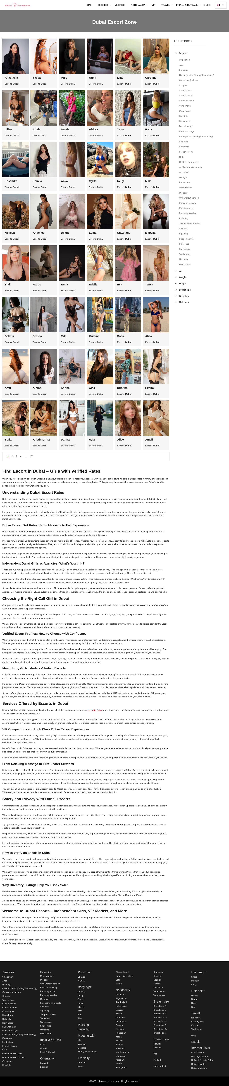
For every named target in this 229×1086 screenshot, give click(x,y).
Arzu (8, 388)
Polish (119, 1063)
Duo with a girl (9, 1026)
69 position (7, 977)
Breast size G (160, 1029)
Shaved (81, 977)
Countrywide (197, 1021)
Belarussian (121, 1006)
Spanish (157, 980)
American (120, 994)
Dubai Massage (199, 1068)
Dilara (65, 232)
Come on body (9, 1007)
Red (193, 1007)
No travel (195, 1017)
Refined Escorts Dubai (202, 1060)
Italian (119, 1036)
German (120, 1029)
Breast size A (159, 1006)
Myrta (92, 181)
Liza (120, 77)
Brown (194, 999)
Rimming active (47, 991)
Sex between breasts (50, 1003)
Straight (44, 1063)
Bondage (6, 984)
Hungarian (121, 1033)
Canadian (120, 1017)
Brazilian (120, 1010)
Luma (92, 232)
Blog (207, 5)
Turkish (157, 983)
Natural (81, 980)
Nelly (120, 181)
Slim (80, 1010)
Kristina (94, 336)
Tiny (80, 1018)
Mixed (119, 983)
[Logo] (17, 5)
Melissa (10, 232)
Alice (120, 439)
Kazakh (119, 1040)
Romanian (158, 972)
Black (194, 1003)
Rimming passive (48, 995)
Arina (92, 77)
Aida (92, 388)
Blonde (194, 995)
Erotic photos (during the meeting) (19, 1034)
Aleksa (93, 129)
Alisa (148, 336)
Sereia (65, 129)
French (119, 1025)
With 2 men (45, 1033)
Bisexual (44, 1067)
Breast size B (159, 1010)
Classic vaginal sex (11, 992)
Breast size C (160, 1013)
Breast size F (159, 1025)
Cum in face (8, 1000)
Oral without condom (50, 983)
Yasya (37, 77)
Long (193, 984)
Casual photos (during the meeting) (19, 988)
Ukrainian (158, 987)
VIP (153, 5)
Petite (80, 1003)
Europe (194, 1025)
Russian (157, 976)
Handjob (6, 1065)
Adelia (93, 284)
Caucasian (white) (125, 976)
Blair (8, 284)
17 (31, 456)
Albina (37, 388)
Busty (80, 995)
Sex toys (44, 1006)
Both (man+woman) (87, 1051)
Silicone (157, 1047)
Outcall (43, 1048)
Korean (119, 1044)
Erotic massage (10, 1030)
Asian (80, 1066)
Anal (4, 980)
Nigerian (120, 1060)
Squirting (44, 1010)
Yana (120, 129)
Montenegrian (122, 1052)
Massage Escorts (199, 1056)
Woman (82, 1044)
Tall (79, 1014)
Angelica (38, 232)
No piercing (83, 1029)
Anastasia (11, 77)
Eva (119, 284)
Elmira (149, 388)
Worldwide (196, 1029)
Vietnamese (159, 995)
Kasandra (11, 181)
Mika (148, 181)
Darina (65, 439)
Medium (195, 980)
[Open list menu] (176, 271)
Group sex (7, 1061)
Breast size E (159, 1021)
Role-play (45, 999)
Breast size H (160, 1033)
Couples (6, 996)
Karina (65, 388)
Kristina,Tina (41, 439)
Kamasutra (45, 972)
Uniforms (44, 1029)
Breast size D (160, 1017)
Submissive (45, 1022)
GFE (4, 1049)
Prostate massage (49, 987)
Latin (118, 980)
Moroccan (121, 1056)
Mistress (44, 980)
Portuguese (121, 1067)
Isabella (150, 232)
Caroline (150, 77)
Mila (63, 336)
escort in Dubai (95, 710)
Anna (64, 284)
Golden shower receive (13, 1057)
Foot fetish (7, 1042)
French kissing (9, 1046)
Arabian (82, 1062)
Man (80, 1040)
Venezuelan (159, 991)
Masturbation (46, 976)
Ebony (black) (122, 972)
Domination (8, 1023)
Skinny (81, 1007)
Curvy (81, 999)
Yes (155, 1053)
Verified (120, 5)
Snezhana (123, 232)
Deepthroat (7, 1015)
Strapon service (48, 1014)
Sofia (120, 336)
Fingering (7, 1038)
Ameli (149, 439)
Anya (64, 181)
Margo (37, 284)
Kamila (37, 181)
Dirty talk (6, 1019)
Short (194, 977)
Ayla (92, 439)
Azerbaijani (121, 1002)
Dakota (9, 336)
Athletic (81, 991)
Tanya (149, 284)
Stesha (37, 336)
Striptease (45, 1018)
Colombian (121, 1021)
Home (88, 5)
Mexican (120, 1048)
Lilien (8, 129)
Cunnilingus (8, 1011)
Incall (42, 1044)
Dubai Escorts (198, 1052)
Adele (36, 129)
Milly (64, 77)
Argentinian (121, 998)
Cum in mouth (9, 1003)
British (119, 1013)
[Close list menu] (176, 53)
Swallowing (45, 1026)
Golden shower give (12, 1053)
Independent (159, 1066)
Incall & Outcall (47, 1052)
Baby (148, 129)
